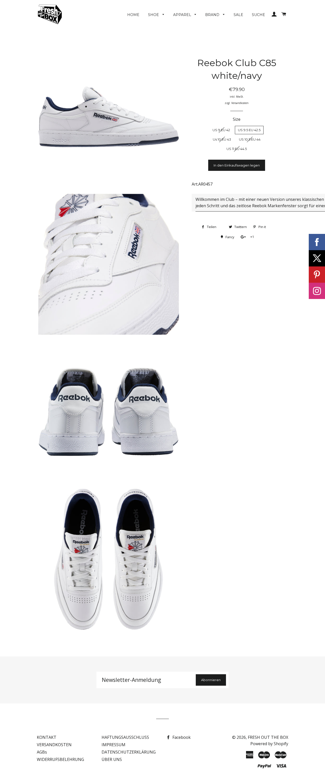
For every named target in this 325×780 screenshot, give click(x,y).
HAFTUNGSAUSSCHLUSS (125, 737)
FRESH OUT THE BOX (268, 737)
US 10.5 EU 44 (250, 139)
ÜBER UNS (112, 759)
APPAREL (182, 14)
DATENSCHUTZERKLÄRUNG (129, 752)
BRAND (212, 14)
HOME (133, 14)
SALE (238, 14)
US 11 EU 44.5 (236, 149)
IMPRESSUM (113, 744)
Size (236, 119)
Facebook (181, 737)
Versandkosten (240, 103)
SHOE (154, 14)
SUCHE (258, 14)
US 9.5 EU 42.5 (249, 130)
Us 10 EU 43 (222, 139)
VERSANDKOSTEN (54, 744)
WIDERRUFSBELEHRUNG (60, 759)
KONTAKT (46, 737)
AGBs (42, 752)
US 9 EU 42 (221, 130)
